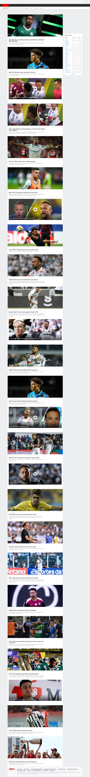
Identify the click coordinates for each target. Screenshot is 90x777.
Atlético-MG (67, 53)
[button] (83, 5)
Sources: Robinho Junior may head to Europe (22, 72)
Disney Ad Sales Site (37, 770)
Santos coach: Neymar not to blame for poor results (24, 457)
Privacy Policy (26, 769)
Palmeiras (66, 38)
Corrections (52, 770)
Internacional (67, 65)
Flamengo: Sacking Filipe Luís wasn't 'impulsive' (23, 761)
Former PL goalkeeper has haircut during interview (24, 674)
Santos (66, 61)
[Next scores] (86, 2)
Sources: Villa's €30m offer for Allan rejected (22, 161)
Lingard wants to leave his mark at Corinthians (22, 610)
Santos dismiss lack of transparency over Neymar (23, 279)
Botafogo (66, 56)
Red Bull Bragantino (68, 49)
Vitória (66, 58)
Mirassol (66, 66)
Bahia (66, 48)
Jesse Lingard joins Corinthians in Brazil (20, 730)
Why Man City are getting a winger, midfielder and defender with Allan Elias (26, 40)
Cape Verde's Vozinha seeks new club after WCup (23, 249)
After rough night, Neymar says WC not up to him (23, 578)
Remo (66, 68)
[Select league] (6, 2)
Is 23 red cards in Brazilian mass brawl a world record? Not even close (26, 642)
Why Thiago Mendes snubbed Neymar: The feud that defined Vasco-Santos (27, 129)
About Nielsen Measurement (72, 769)
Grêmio (66, 63)
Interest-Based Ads (62, 769)
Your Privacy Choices (21, 770)
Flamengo (66, 40)
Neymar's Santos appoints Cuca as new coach (22, 547)
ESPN (5, 5)
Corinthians (67, 54)
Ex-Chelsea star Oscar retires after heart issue (22, 514)
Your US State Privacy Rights (36, 769)
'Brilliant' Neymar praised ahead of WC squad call (23, 370)
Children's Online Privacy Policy (50, 769)
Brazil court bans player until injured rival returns (23, 192)
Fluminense (67, 44)
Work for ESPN (45, 770)
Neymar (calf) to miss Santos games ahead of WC (23, 312)
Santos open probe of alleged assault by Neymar (23, 401)
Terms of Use (19, 769)
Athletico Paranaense (67, 43)
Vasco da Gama (67, 70)
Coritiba (66, 51)
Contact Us (29, 770)
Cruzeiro (66, 46)
